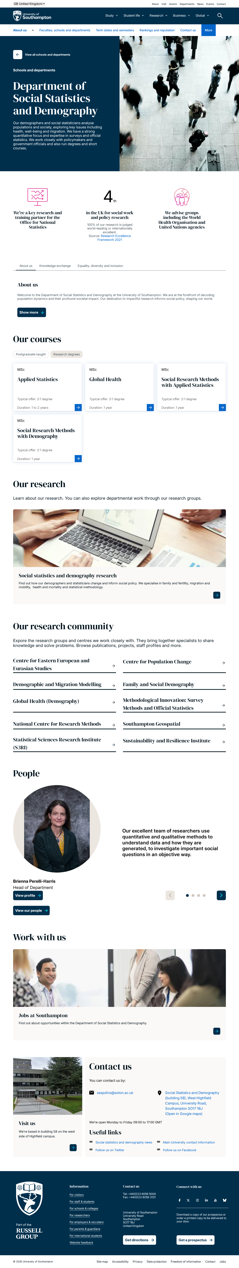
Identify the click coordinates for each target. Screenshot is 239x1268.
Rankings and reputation (157, 30)
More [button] (208, 30)
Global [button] (200, 15)
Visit (163, 3)
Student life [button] (132, 15)
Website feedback (81, 1242)
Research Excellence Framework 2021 (114, 238)
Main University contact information (189, 1142)
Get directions (136, 1240)
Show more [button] (28, 312)
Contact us (188, 30)
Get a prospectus (193, 1240)
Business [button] (179, 15)
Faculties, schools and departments (64, 30)
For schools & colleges (84, 1208)
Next (221, 895)
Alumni (173, 3)
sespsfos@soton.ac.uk (115, 1093)
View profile (25, 895)
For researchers (80, 1215)
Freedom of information (186, 1261)
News (200, 3)
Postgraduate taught (31, 354)
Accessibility (120, 1261)
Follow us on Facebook (179, 1150)
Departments (187, 3)
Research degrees (66, 354)
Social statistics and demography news (124, 1142)
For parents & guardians (85, 1229)
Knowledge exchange (55, 266)
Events (210, 3)
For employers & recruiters (87, 1222)
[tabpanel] (119, 842)
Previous (170, 895)
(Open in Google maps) (183, 1114)
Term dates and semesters (115, 30)
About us (20, 30)
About (155, 3)
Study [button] (109, 15)
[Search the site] (219, 16)
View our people (28, 910)
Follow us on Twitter (110, 1150)
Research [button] (156, 15)
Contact (221, 3)
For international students (86, 1235)
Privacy (138, 1261)
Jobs (223, 1261)
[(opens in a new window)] (180, 1200)
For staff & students (82, 1201)
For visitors (77, 1194)
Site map (102, 1261)
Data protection (157, 1261)
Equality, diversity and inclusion (100, 266)
